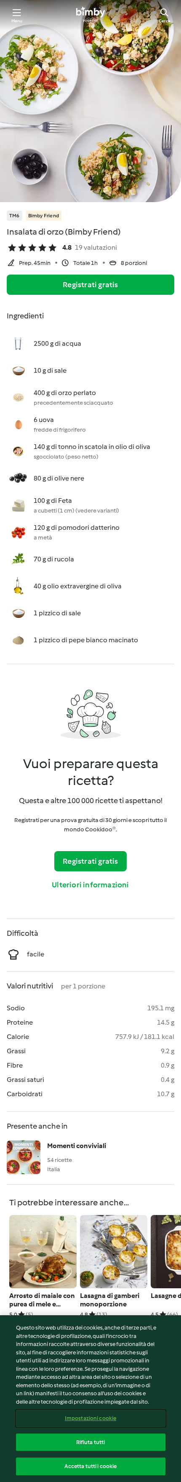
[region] (90, 1398)
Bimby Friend (43, 216)
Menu (17, 21)
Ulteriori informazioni (90, 884)
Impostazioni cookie (90, 1418)
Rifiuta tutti (90, 1442)
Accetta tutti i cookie (90, 1466)
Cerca (164, 21)
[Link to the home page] (90, 15)
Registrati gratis (90, 284)
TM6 (14, 216)
